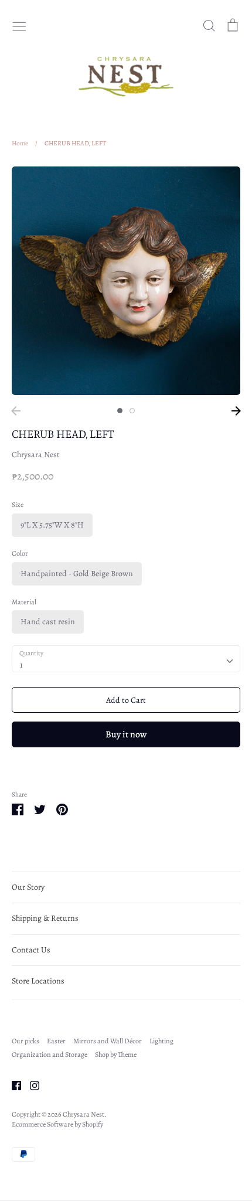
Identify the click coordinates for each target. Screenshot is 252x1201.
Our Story (28, 887)
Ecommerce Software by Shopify (57, 1124)
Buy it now (126, 734)
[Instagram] (30, 1084)
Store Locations (38, 980)
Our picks (25, 1041)
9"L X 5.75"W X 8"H (52, 524)
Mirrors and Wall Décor (107, 1041)
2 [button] (132, 410)
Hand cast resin (48, 621)
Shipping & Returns (45, 918)
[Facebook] (12, 1084)
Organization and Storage (49, 1054)
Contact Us (31, 949)
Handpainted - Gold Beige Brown (77, 573)
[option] (126, 280)
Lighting (161, 1041)
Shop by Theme (116, 1054)
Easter (56, 1041)
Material (24, 602)
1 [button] (119, 410)
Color (20, 553)
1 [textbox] (21, 665)
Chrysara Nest (36, 454)
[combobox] (126, 658)
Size (17, 504)
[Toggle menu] (19, 25)
